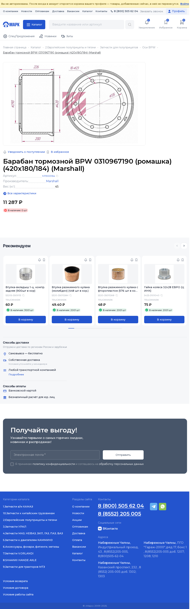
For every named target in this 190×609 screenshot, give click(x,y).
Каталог (36, 47)
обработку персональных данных (121, 464)
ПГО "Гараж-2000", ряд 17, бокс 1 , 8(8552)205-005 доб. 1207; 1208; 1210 (165, 549)
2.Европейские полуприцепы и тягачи (70, 47)
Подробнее (16, 374)
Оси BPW (148, 47)
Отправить (123, 455)
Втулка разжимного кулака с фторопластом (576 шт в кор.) (118, 291)
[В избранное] (44, 260)
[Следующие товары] (184, 246)
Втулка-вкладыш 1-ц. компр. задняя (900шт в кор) (25, 289)
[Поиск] (129, 24)
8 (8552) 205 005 (119, 514)
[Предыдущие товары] (177, 246)
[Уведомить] (39, 260)
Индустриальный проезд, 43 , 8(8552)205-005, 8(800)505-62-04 (118, 549)
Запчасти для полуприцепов (119, 47)
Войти (184, 3)
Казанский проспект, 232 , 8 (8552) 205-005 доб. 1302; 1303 (119, 569)
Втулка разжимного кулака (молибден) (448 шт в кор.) (71, 289)
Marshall (52, 181)
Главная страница (14, 47)
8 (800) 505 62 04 (121, 506)
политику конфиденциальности (54, 464)
